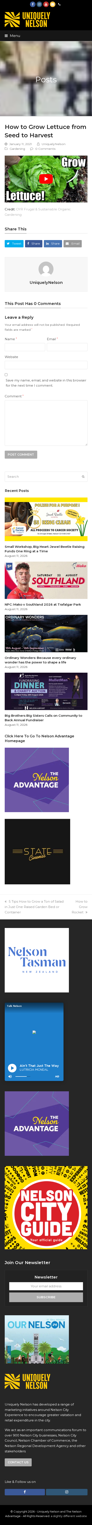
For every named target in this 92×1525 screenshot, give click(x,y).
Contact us (18, 1462)
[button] (12, 36)
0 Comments (45, 148)
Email (52, 339)
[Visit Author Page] (46, 269)
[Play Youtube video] (46, 179)
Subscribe (46, 1297)
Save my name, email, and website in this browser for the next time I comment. (46, 383)
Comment (14, 396)
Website (11, 357)
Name (11, 339)
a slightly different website (69, 1516)
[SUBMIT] (83, 477)
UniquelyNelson (53, 144)
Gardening (17, 148)
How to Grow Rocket (80, 906)
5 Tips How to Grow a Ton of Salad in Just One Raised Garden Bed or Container (34, 906)
